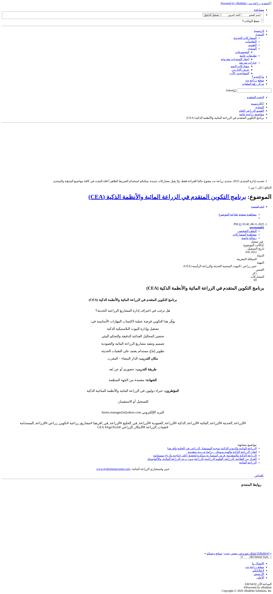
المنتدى (259, 34)
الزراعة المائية (248, 462)
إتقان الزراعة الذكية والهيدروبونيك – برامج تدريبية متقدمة (222, 451)
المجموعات (242, 52)
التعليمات (251, 41)
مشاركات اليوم (240, 66)
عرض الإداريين (240, 69)
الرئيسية (259, 30)
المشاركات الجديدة (245, 38)
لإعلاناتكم (258, 570)
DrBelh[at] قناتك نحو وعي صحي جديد (246, 553)
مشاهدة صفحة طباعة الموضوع (238, 214)
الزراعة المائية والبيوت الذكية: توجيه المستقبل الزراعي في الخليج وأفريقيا (212, 448)
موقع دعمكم (214, 553)
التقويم (252, 45)
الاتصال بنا (258, 563)
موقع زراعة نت (254, 80)
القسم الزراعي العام (251, 110)
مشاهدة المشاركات (245, 234)
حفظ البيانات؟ (251, 21)
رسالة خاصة (249, 238)
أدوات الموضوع (257, 207)
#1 (240, 224)
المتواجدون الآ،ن (239, 73)
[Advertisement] (160, 150)
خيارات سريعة (248, 62)
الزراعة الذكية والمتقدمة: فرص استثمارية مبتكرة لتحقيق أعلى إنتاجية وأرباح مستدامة (205, 455)
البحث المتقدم (255, 97)
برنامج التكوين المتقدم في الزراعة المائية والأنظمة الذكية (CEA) (167, 196)
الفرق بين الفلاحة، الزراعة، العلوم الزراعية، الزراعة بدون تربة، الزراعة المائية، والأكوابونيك (202, 459)
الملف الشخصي (247, 231)
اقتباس (259, 475)
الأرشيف (259, 574)
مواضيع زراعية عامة (251, 114)
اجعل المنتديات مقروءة (235, 59)
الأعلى (260, 577)
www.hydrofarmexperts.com (113, 469)
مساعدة (259, 9)
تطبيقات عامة (248, 55)
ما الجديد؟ (258, 76)
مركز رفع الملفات (253, 83)
